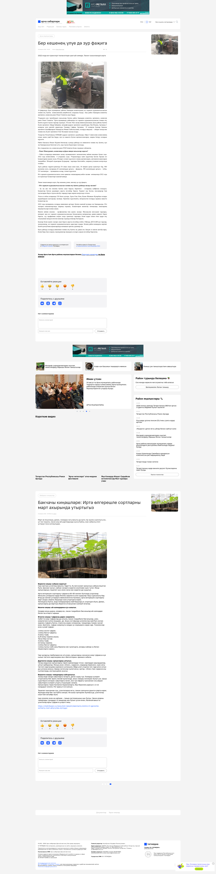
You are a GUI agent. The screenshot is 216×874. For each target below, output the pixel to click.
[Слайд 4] (86, 411)
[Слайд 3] (83, 411)
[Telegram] (54, 303)
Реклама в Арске (75, 27)
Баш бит (41, 27)
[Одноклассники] (48, 303)
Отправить (100, 331)
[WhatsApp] (60, 303)
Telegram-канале (47, 246)
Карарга (199, 869)
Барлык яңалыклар (157, 474)
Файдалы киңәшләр (47, 495)
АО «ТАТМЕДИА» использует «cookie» (49, 864)
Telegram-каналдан (90, 254)
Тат (150, 22)
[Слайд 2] (80, 411)
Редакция (50, 27)
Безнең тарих (61, 27)
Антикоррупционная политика (47, 863)
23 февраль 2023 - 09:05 (44, 513)
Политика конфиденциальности (47, 866)
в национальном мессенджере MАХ (88, 246)
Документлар (101, 812)
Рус (141, 22)
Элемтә (87, 27)
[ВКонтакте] (42, 303)
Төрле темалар (114, 812)
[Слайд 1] (77, 411)
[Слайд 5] (89, 411)
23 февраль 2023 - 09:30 (44, 49)
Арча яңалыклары (46, 36)
